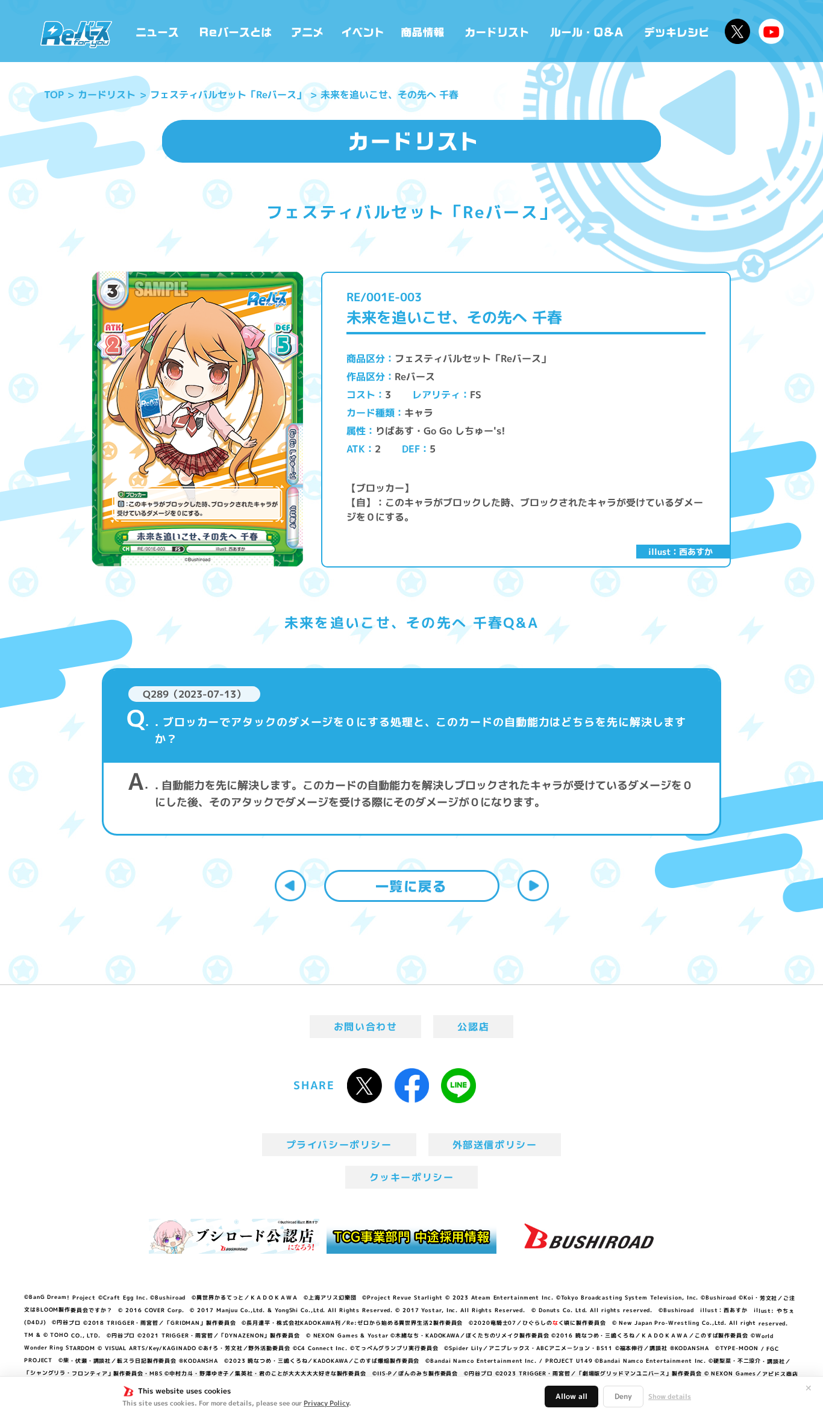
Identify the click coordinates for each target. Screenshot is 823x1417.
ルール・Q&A (587, 31)
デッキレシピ (676, 31)
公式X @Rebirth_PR (737, 31)
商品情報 (423, 31)
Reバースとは (235, 31)
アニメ (307, 31)
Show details (669, 1396)
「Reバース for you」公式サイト (76, 34)
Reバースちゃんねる (771, 31)
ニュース (157, 31)
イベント (363, 31)
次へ (533, 885)
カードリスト (498, 31)
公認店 (473, 1026)
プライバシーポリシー (339, 1144)
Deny (623, 1396)
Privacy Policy (326, 1403)
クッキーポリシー (411, 1177)
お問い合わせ (366, 1026)
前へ (290, 885)
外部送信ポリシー (494, 1144)
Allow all (571, 1396)
